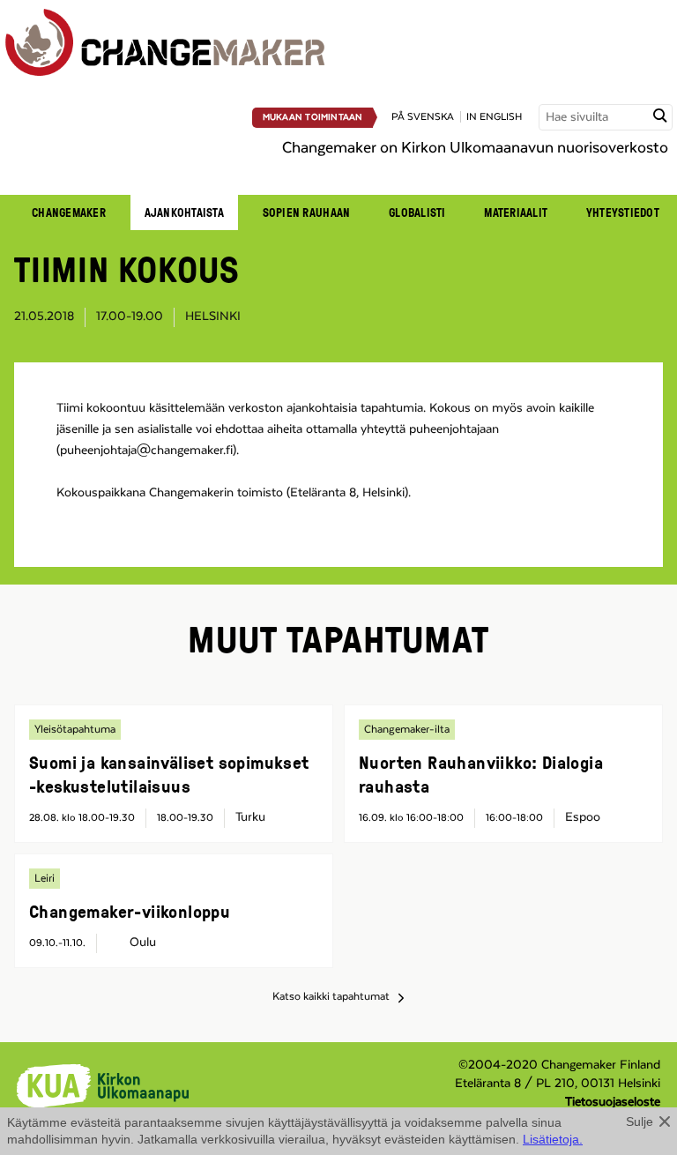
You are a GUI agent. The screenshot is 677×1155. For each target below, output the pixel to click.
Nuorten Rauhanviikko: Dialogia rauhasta (481, 773)
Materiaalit (515, 212)
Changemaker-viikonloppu (129, 910)
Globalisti (417, 212)
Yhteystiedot (622, 212)
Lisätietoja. (553, 1139)
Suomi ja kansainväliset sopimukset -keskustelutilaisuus (169, 773)
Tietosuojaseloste (612, 1102)
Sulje (639, 1121)
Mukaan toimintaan (313, 117)
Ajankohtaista (184, 212)
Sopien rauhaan (307, 212)
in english (494, 117)
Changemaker (69, 212)
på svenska (422, 117)
